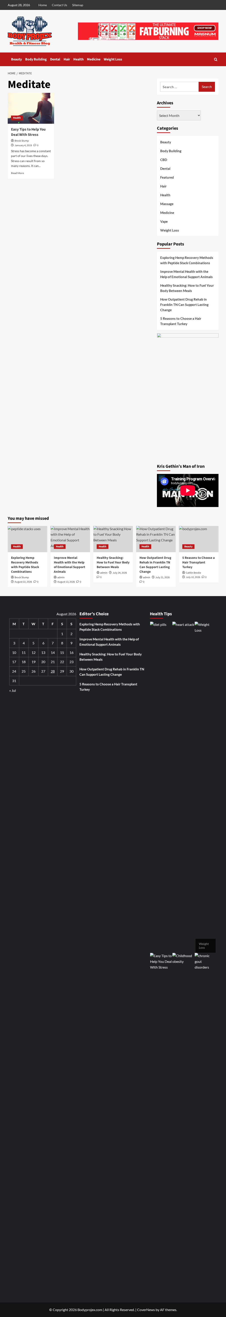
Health (78, 59)
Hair (67, 59)
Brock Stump (22, 141)
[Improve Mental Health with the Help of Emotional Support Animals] (70, 539)
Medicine (93, 59)
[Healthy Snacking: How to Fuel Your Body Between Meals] (113, 539)
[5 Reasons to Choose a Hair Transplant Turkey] (198, 539)
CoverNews (146, 1310)
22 (62, 662)
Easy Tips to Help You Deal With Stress (28, 132)
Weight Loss (113, 59)
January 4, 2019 (23, 145)
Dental (55, 59)
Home (42, 5)
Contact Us (59, 5)
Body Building (36, 59)
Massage (166, 204)
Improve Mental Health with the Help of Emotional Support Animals (186, 274)
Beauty (16, 59)
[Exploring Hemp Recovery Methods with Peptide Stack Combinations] (27, 539)
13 (43, 652)
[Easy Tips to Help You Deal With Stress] (31, 108)
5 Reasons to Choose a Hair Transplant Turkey (180, 321)
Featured (167, 177)
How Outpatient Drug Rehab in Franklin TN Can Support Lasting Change (184, 304)
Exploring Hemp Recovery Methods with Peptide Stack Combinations (186, 260)
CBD (163, 160)
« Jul (12, 690)
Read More (17, 173)
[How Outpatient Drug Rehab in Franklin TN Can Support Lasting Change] (156, 539)
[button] (215, 59)
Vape (164, 221)
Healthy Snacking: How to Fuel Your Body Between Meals (187, 288)
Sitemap (77, 5)
